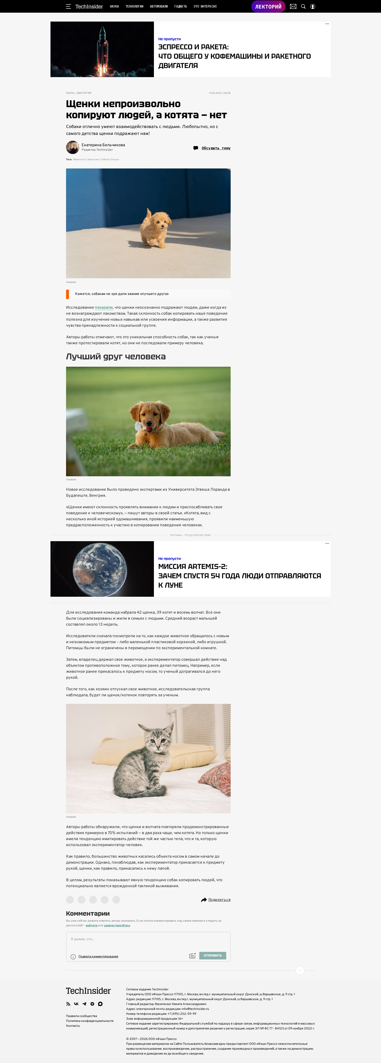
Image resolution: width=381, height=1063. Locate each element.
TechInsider (89, 6)
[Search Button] (303, 6)
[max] (100, 1004)
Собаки (105, 159)
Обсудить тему (216, 148)
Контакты (73, 1026)
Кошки (115, 159)
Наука (70, 93)
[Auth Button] (312, 6)
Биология (84, 93)
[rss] (68, 1004)
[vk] (76, 1004)
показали (104, 307)
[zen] (92, 1004)
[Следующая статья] (190, 970)
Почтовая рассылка (293, 6)
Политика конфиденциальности (89, 1021)
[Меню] (68, 6)
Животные (79, 159)
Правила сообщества (81, 1016)
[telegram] (84, 1004)
